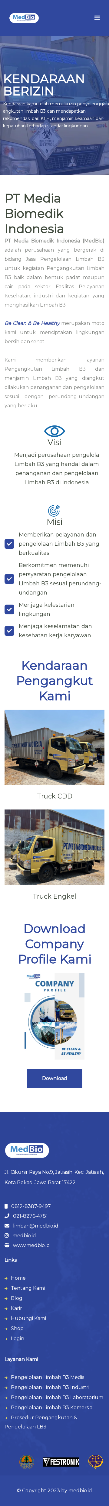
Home (18, 1278)
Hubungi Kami (28, 1318)
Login (17, 1338)
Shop (17, 1328)
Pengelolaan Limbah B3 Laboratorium (57, 1397)
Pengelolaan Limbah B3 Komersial (52, 1407)
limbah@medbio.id (33, 1226)
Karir (16, 1308)
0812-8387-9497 (29, 1206)
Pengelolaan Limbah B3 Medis (47, 1377)
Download (54, 1078)
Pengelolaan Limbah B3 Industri (50, 1387)
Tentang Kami (28, 1288)
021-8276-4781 (28, 1216)
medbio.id (22, 1236)
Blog (16, 1298)
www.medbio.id (29, 1245)
